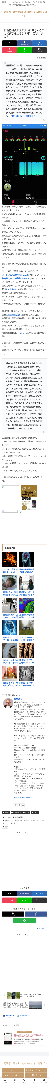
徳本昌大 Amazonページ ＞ (25, 797)
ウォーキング (14, 315)
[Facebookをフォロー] (19, 805)
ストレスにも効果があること (15, 275)
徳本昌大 (18, 699)
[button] (39, 50)
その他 (27, 812)
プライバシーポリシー (13, 1075)
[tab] (9, 1015)
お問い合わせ (36, 1075)
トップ (13, 1070)
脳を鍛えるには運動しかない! (25, 116)
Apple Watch (12, 289)
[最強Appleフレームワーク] (24, 1038)
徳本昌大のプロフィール (35, 1070)
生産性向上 (17, 812)
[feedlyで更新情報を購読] (23, 805)
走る (22, 333)
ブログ (36, 812)
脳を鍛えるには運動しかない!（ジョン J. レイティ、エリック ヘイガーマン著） (24, 822)
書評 (6, 827)
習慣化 (7, 812)
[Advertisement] (24, 859)
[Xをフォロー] (15, 805)
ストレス (8, 817)
